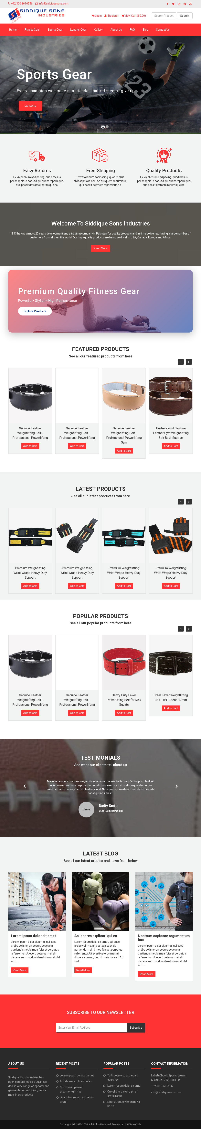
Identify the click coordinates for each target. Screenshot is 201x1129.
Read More (100, 248)
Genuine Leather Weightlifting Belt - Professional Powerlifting (30, 433)
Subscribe (136, 1027)
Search (184, 15)
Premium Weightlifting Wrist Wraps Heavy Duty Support (30, 572)
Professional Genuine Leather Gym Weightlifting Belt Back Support (171, 433)
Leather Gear (78, 29)
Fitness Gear (32, 29)
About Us (116, 29)
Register (113, 15)
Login (98, 15)
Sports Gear (55, 29)
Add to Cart (30, 446)
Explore (30, 105)
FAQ (132, 29)
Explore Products (35, 311)
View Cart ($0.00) (135, 15)
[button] (6, 86)
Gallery (98, 29)
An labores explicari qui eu (76, 1081)
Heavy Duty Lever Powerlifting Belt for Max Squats (124, 699)
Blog (145, 29)
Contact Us (163, 29)
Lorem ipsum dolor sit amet (77, 1075)
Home (13, 29)
